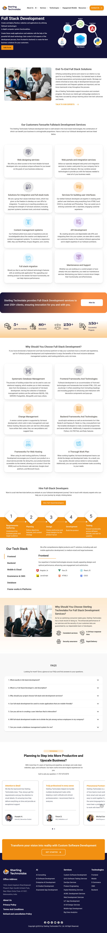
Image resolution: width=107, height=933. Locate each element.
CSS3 (86, 576)
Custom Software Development (75, 875)
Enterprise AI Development (45, 882)
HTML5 (65, 576)
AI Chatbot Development (45, 886)
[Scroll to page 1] (52, 828)
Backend (94, 890)
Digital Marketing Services (73, 890)
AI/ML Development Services (74, 894)
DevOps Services (70, 882)
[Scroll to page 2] (55, 828)
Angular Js (44, 570)
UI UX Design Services (72, 905)
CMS (93, 886)
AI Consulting (41, 875)
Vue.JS (64, 570)
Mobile (93, 879)
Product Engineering (71, 886)
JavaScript (44, 576)
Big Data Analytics (70, 912)
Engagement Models (70, 8)
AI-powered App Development (47, 890)
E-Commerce (96, 882)
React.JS (87, 570)
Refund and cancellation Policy (17, 914)
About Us (30, 8)
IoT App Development (72, 901)
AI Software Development (45, 879)
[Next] (102, 806)
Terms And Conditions (13, 909)
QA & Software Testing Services (75, 879)
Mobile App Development (73, 909)
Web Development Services (74, 897)
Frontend (94, 875)
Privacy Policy (9, 905)
